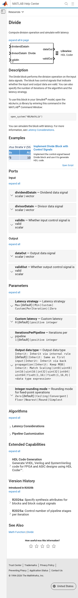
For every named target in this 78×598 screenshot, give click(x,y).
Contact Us (57, 570)
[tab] (42, 196)
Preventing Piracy (17, 570)
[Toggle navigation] (15, 12)
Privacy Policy (47, 565)
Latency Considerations (40, 129)
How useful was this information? (42, 540)
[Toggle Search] (66, 4)
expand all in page (19, 40)
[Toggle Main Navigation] (73, 4)
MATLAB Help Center (25, 3)
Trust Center (15, 565)
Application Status (39, 570)
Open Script (67, 165)
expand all (14, 183)
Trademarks (30, 565)
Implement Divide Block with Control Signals (51, 148)
